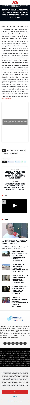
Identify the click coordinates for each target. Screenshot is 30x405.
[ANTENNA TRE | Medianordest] (15, 1)
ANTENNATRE (15, 150)
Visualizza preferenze (15, 401)
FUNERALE (5, 153)
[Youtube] (13, 343)
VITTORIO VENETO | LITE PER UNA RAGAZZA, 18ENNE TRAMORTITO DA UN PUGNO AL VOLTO (15, 186)
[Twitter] (9, 343)
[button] (27, 369)
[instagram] (17, 343)
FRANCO (23, 150)
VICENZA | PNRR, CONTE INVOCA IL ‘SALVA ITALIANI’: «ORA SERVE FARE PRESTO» (15, 174)
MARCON (16, 156)
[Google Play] (21, 343)
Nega (15, 396)
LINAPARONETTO (7, 156)
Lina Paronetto (6, 98)
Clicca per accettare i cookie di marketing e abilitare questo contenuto (15, 122)
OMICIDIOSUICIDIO (7, 158)
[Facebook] (5, 343)
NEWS (22, 156)
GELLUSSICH (14, 153)
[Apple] (25, 343)
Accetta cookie (15, 392)
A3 (8, 150)
